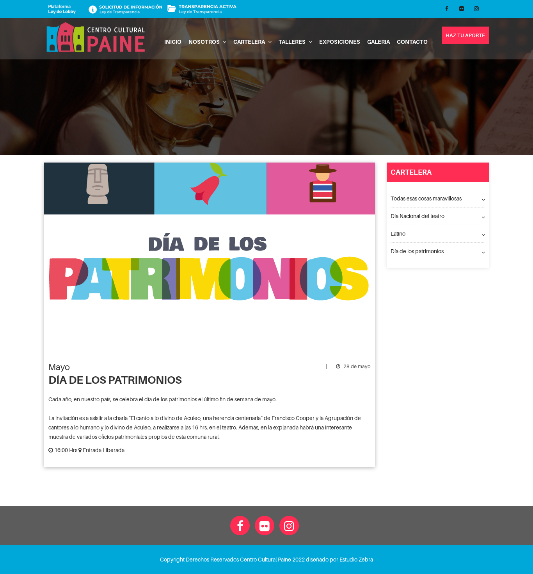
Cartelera (249, 41)
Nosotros (204, 41)
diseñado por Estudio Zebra (339, 559)
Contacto (412, 41)
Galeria (378, 41)
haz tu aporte (465, 35)
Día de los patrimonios (417, 251)
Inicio (172, 41)
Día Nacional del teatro (417, 216)
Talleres (293, 41)
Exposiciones (339, 41)
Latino (398, 233)
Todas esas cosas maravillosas (426, 198)
